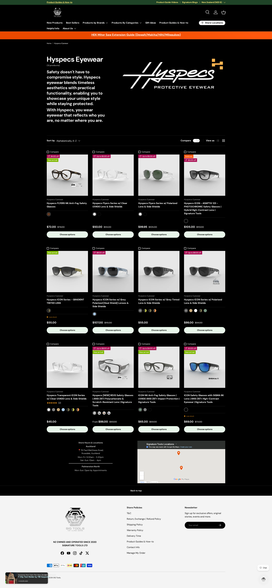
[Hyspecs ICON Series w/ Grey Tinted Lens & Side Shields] (158, 271)
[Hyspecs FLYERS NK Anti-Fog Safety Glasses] (67, 175)
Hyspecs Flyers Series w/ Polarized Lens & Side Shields (157, 205)
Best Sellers (72, 22)
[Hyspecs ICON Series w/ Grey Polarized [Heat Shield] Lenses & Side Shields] (113, 271)
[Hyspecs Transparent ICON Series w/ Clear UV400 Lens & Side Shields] (67, 367)
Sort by (51, 140)
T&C (129, 513)
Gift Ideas (150, 22)
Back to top (136, 490)
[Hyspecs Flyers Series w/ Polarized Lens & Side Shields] (158, 175)
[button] (223, 12)
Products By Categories (125, 22)
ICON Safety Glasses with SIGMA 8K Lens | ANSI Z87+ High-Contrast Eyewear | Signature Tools (204, 399)
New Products (55, 22)
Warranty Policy (135, 530)
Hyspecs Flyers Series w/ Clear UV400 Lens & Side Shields (110, 205)
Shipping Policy (135, 524)
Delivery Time (134, 535)
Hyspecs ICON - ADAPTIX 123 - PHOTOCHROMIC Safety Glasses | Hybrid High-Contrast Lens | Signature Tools (202, 208)
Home (49, 43)
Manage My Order (136, 552)
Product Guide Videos (167, 2)
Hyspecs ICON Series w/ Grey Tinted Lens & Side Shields (158, 301)
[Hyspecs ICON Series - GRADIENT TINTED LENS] (67, 271)
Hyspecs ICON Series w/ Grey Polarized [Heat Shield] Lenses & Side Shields (111, 303)
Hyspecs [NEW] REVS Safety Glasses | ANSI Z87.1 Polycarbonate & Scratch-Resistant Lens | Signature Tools (113, 400)
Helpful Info (53, 28)
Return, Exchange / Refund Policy (144, 518)
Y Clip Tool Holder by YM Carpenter (33, 577)
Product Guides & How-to (173, 22)
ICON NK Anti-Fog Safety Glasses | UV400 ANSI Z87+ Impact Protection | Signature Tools (158, 399)
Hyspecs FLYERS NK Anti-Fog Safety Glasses (67, 205)
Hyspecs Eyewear (61, 43)
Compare (186, 140)
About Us (68, 28)
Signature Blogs (190, 2)
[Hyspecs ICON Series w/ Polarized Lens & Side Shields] (204, 271)
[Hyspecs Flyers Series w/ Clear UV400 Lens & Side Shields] (113, 175)
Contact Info (133, 547)
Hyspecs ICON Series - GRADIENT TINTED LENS (65, 301)
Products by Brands (94, 22)
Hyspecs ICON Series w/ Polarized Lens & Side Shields (203, 301)
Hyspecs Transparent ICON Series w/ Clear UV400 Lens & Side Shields (67, 397)
